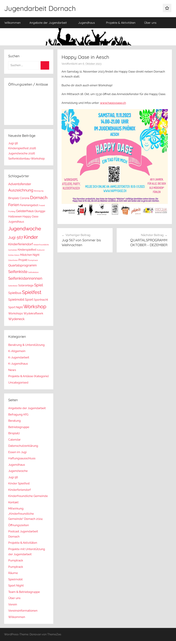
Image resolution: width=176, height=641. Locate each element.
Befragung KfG (18, 414)
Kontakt (13, 502)
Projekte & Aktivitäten (120, 22)
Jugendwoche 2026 (21, 153)
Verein (12, 604)
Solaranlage (26, 285)
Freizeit (42, 205)
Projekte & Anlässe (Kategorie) (28, 376)
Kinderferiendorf (20, 244)
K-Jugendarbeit (18, 357)
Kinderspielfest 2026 (22, 148)
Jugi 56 (13, 143)
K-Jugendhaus (18, 363)
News (12, 370)
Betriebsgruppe (18, 427)
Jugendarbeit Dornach (40, 8)
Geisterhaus (25, 211)
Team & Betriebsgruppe (24, 592)
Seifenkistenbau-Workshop (26, 158)
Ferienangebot (29, 205)
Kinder (31, 237)
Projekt (22, 260)
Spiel (38, 285)
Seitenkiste (13, 286)
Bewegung (38, 191)
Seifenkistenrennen (25, 278)
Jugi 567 (15, 237)
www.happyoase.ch (113, 103)
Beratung (14, 420)
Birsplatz (13, 198)
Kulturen (41, 250)
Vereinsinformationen (22, 610)
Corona (24, 198)
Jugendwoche (24, 229)
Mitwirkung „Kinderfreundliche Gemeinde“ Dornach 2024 (25, 514)
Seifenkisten (33, 272)
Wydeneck (16, 319)
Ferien (13, 204)
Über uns (150, 22)
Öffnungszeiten (18, 525)
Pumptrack (33, 260)
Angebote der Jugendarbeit (48, 22)
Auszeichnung (20, 190)
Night (36, 254)
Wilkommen (12, 22)
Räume (13, 573)
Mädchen (26, 254)
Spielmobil (16, 300)
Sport (29, 300)
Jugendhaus (86, 22)
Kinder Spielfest (19, 483)
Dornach (38, 197)
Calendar (14, 439)
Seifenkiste (18, 271)
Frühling (11, 211)
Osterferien (13, 260)
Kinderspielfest (27, 249)
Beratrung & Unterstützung (26, 345)
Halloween (15, 216)
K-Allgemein (16, 351)
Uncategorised (18, 382)
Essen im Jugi (17, 452)
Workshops (15, 313)
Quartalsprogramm (22, 265)
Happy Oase (30, 216)
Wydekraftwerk (33, 313)
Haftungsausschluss (21, 458)
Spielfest (31, 292)
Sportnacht (41, 299)
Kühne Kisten (13, 255)
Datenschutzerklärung (23, 445)
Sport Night (15, 307)
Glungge (39, 211)
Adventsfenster (19, 184)
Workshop (34, 306)
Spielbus (14, 293)
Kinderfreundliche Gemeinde (28, 496)
